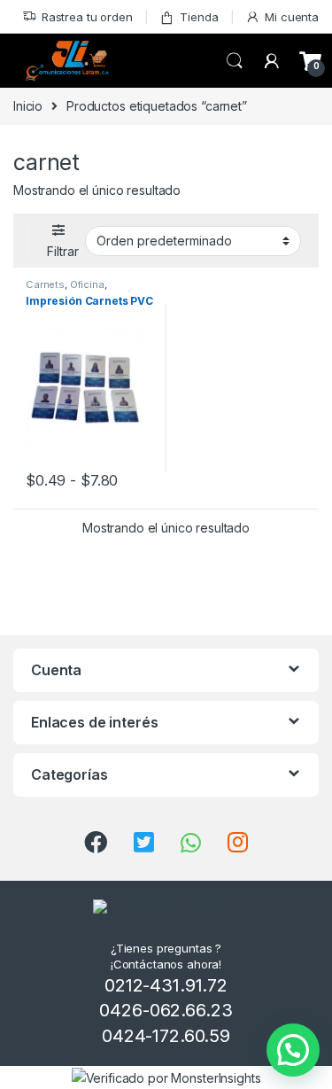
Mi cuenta (292, 17)
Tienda (199, 17)
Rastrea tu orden (87, 17)
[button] (293, 1050)
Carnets (45, 284)
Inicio (27, 105)
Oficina (87, 284)
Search (234, 61)
